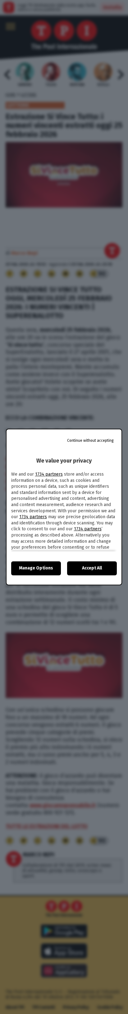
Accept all (92, 568)
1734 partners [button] (49, 474)
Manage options (36, 568)
